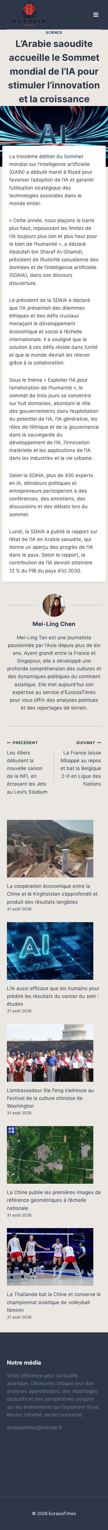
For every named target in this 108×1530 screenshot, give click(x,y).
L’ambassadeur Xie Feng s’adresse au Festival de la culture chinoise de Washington (50, 1098)
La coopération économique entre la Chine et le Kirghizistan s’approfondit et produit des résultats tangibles (52, 894)
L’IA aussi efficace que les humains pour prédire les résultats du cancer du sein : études (53, 996)
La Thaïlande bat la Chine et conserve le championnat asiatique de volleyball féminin (54, 1302)
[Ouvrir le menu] (95, 14)
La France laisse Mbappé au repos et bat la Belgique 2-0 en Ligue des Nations (80, 763)
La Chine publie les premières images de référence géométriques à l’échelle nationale (54, 1200)
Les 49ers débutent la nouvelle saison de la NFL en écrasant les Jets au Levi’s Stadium (27, 767)
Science (54, 32)
